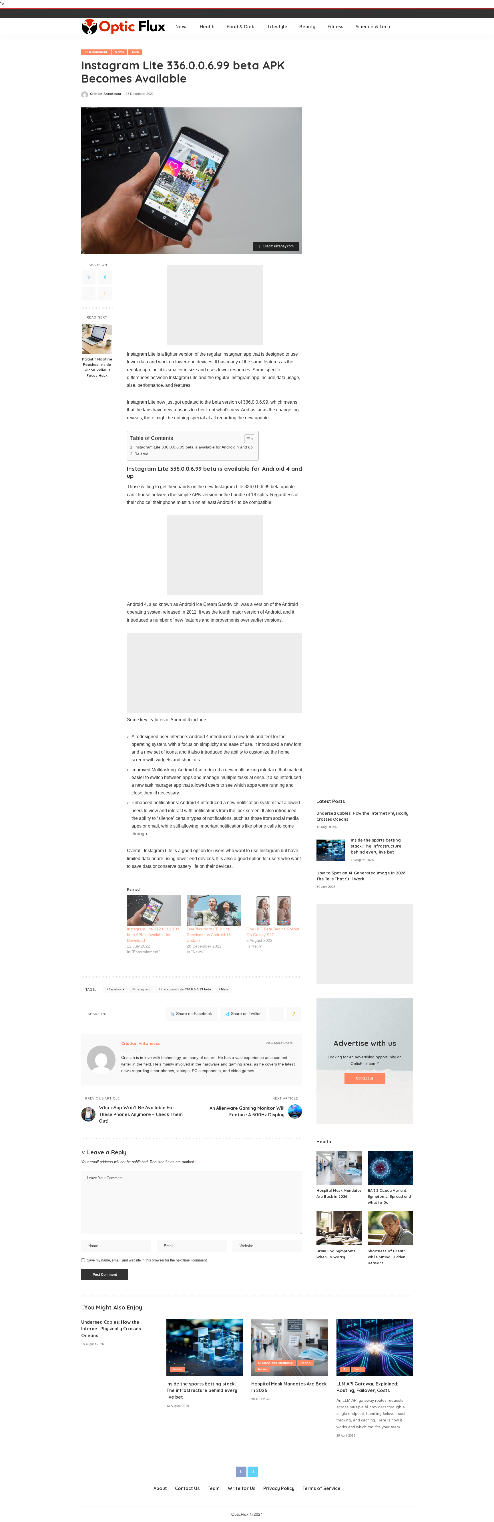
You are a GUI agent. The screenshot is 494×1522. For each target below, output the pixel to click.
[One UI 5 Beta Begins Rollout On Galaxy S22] (273, 910)
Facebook (116, 989)
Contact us (365, 1078)
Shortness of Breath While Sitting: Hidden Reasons (387, 1257)
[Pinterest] (88, 294)
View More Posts (279, 1043)
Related (141, 454)
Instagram (142, 989)
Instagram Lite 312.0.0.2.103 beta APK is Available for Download (153, 935)
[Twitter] (105, 277)
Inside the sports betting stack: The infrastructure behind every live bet (376, 846)
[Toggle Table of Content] (246, 439)
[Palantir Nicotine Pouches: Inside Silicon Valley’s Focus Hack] (97, 339)
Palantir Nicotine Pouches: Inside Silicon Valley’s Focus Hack (97, 367)
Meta (224, 989)
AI (345, 1369)
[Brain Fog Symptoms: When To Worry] (339, 1228)
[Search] (409, 26)
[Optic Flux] (124, 26)
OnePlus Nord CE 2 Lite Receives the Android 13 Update (209, 935)
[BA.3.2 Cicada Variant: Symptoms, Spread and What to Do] (390, 1168)
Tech (135, 52)
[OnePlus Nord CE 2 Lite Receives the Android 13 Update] (214, 910)
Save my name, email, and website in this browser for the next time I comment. (147, 1260)
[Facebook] (88, 277)
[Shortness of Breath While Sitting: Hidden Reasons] (390, 1228)
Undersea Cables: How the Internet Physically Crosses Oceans (111, 1328)
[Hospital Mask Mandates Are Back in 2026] (339, 1168)
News (119, 52)
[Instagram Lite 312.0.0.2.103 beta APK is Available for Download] (154, 910)
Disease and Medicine (275, 1363)
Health (305, 1363)
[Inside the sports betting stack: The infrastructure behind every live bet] (330, 850)
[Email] (105, 294)
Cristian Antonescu (105, 93)
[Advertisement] (215, 305)
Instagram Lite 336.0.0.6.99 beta (186, 989)
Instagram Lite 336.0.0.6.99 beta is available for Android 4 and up (193, 447)
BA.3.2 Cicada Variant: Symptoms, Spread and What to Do (389, 1196)
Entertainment (96, 52)
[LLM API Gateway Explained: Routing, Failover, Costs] (374, 1347)
